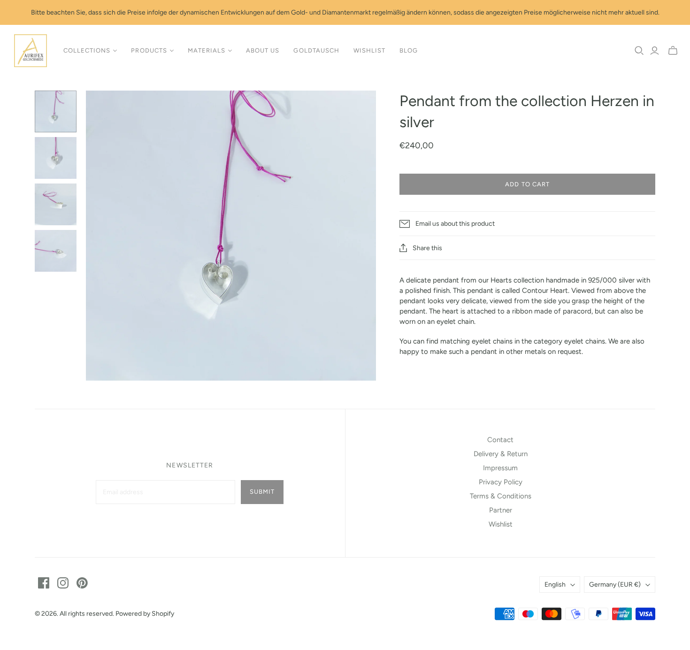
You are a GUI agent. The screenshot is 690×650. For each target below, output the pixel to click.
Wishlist (369, 50)
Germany (615, 585)
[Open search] (639, 50)
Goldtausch (316, 50)
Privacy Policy (500, 482)
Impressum (500, 468)
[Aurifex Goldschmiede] (30, 50)
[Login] (654, 51)
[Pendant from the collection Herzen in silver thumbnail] (56, 111)
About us (262, 50)
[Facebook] (43, 583)
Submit (262, 491)
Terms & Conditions (500, 496)
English (555, 585)
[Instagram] (63, 583)
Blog (408, 50)
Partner (500, 510)
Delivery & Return (501, 454)
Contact (500, 440)
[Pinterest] (82, 583)
